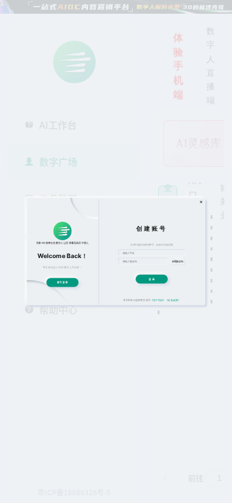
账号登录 (62, 282)
